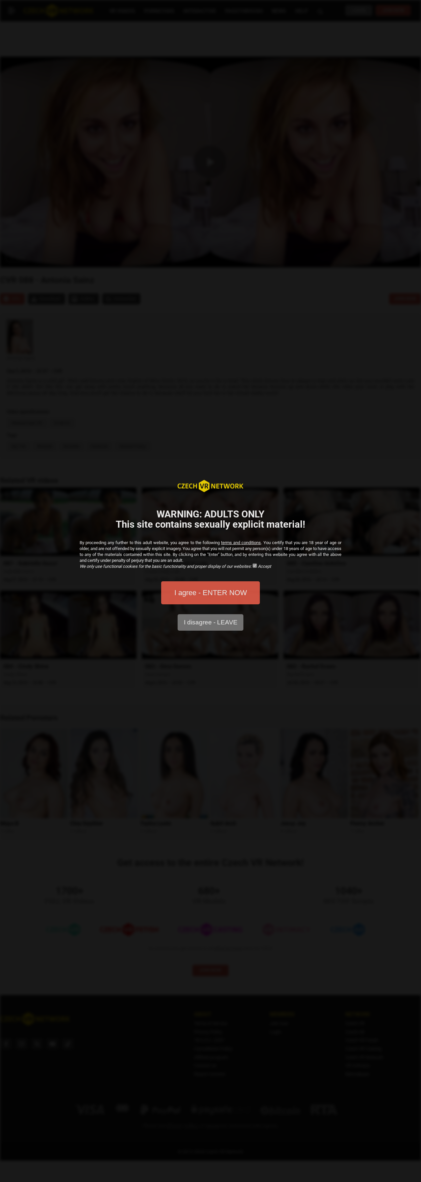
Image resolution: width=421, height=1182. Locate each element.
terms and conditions (241, 542)
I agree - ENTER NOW (210, 593)
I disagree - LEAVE (210, 622)
